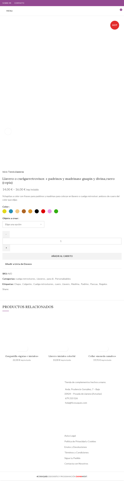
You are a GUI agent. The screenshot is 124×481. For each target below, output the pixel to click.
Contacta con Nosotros (76, 463)
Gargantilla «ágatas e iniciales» (21, 356)
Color (5, 206)
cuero (58, 284)
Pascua (94, 284)
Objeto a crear (10, 218)
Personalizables (63, 278)
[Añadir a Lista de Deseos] (24, 349)
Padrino (85, 284)
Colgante (27, 284)
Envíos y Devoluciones (75, 447)
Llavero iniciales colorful (62, 356)
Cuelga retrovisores (43, 284)
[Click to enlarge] (8, 131)
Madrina (75, 284)
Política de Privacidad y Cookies (80, 441)
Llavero (66, 284)
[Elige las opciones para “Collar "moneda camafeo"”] (99, 349)
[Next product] (120, 171)
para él (50, 278)
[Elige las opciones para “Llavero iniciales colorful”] (59, 349)
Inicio (5, 172)
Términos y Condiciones (76, 452)
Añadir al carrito (62, 256)
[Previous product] (113, 171)
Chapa (17, 284)
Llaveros (19, 172)
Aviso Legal (70, 435)
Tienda (11, 172)
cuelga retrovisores (25, 278)
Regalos (103, 284)
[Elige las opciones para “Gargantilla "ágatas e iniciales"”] (19, 349)
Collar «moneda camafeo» (102, 356)
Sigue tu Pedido (72, 458)
